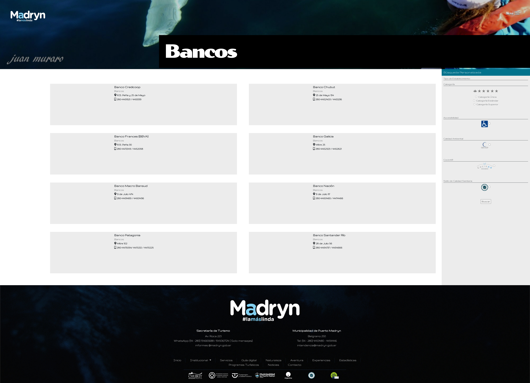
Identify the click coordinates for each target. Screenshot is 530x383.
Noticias (273, 364)
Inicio (177, 360)
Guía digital (249, 360)
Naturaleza (273, 360)
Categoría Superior (487, 104)
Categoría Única (487, 97)
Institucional (199, 360)
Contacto (294, 364)
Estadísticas (347, 360)
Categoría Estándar (487, 100)
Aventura (296, 360)
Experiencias (321, 360)
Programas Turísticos (244, 364)
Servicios (226, 360)
